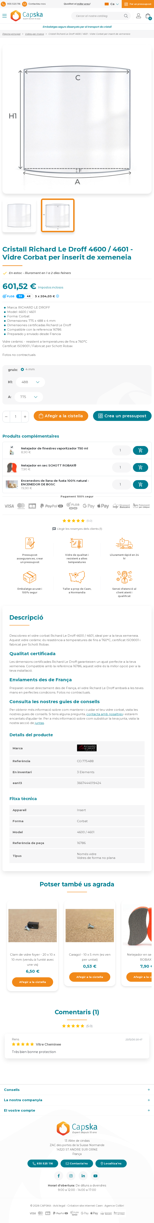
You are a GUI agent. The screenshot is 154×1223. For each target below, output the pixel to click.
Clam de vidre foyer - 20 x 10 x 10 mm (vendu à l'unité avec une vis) (32, 959)
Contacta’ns (78, 1163)
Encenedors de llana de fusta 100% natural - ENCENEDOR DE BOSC (55, 482)
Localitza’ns (112, 1163)
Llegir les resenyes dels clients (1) (79, 529)
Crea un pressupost (125, 415)
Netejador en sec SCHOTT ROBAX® (48, 465)
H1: (10, 382)
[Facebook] (58, 1175)
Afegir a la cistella (64, 415)
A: (9, 397)
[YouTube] (95, 1175)
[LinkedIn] (83, 1175)
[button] (4, 15)
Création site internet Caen (85, 1205)
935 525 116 (44, 1163)
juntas (39, 723)
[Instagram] (70, 1175)
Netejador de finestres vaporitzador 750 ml (54, 448)
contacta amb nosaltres (104, 714)
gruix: (13, 370)
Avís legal (59, 1205)
